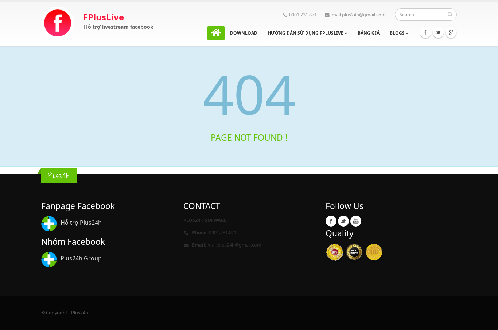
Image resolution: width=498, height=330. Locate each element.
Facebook (425, 32)
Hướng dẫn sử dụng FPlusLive (306, 33)
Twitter (438, 32)
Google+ (451, 32)
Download (243, 33)
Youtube (355, 221)
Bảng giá (369, 33)
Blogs (398, 33)
